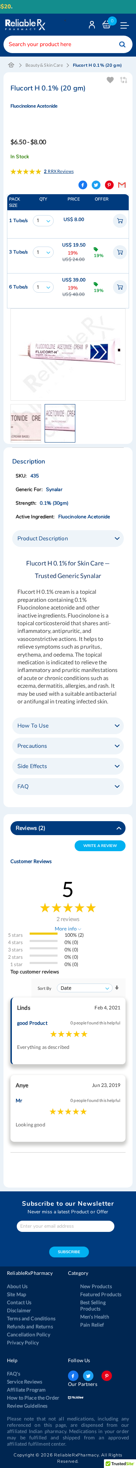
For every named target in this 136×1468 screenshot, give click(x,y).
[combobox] (68, 44)
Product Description (42, 538)
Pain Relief (92, 1325)
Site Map (16, 1294)
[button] (27, 423)
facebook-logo (73, 1376)
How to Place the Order (33, 1398)
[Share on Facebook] (82, 185)
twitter (88, 1376)
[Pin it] (109, 185)
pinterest (106, 1376)
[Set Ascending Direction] (116, 988)
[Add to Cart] (120, 221)
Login (93, 26)
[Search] (122, 44)
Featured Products (100, 1294)
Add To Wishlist (111, 80)
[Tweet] (96, 185)
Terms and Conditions (31, 1318)
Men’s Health (94, 1317)
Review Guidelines (27, 1406)
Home (11, 65)
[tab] (68, 538)
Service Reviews (24, 1382)
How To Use (32, 726)
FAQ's (13, 1373)
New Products (96, 1286)
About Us (17, 1286)
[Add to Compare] (124, 80)
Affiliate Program (26, 1390)
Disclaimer (19, 1310)
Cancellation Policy (28, 1334)
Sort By (44, 988)
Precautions (32, 746)
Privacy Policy (23, 1342)
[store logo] (24, 24)
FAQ (23, 786)
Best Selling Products (93, 1305)
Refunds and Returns (30, 1326)
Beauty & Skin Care (44, 65)
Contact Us (19, 1302)
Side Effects (32, 766)
